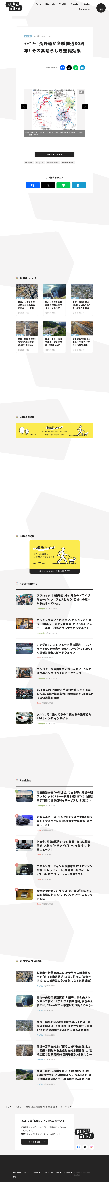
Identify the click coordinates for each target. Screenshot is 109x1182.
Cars (38, 4)
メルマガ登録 (34, 1141)
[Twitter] (69, 67)
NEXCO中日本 (53, 162)
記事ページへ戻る (54, 154)
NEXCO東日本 (68, 162)
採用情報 (67, 1172)
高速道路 (29, 162)
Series (87, 4)
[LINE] (75, 67)
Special (75, 4)
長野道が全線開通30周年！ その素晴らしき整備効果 (43, 1107)
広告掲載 (35, 1172)
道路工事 (40, 162)
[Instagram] (91, 1147)
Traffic (63, 4)
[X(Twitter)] (85, 1147)
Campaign (84, 9)
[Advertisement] (54, 217)
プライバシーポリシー (51, 1172)
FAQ (14, 1177)
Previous (24, 106)
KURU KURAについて (21, 1172)
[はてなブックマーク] (82, 67)
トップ (8, 1107)
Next (85, 106)
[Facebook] (62, 67)
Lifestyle (50, 4)
